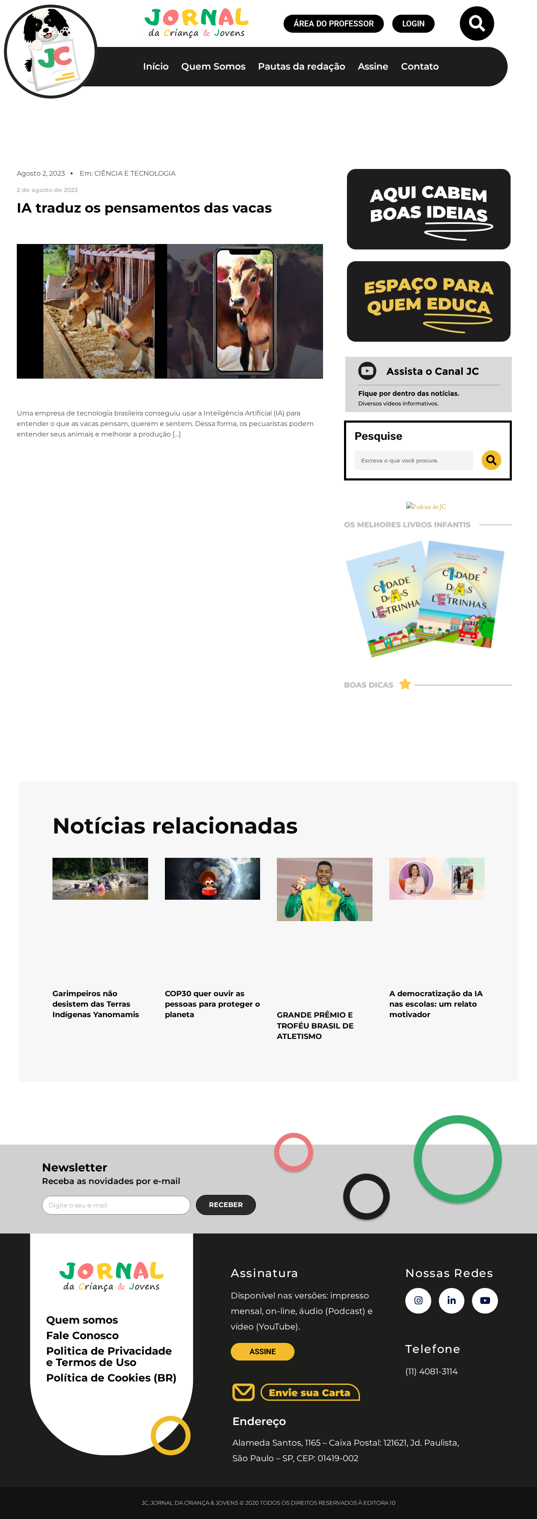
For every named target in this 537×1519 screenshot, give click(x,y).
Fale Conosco (82, 1335)
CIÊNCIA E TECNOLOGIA (134, 173)
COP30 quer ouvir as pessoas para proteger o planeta (212, 1004)
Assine (373, 66)
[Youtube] (485, 1301)
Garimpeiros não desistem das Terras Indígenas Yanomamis (95, 1004)
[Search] (491, 460)
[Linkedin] (452, 1301)
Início (156, 66)
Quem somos (82, 1320)
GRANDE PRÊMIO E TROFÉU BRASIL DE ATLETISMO (315, 1025)
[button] (477, 23)
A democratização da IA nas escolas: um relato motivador (436, 1004)
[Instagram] (418, 1301)
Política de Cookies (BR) (111, 1377)
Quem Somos (213, 66)
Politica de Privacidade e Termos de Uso (109, 1356)
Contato (420, 66)
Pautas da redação (301, 66)
